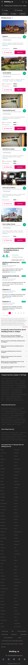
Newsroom (14, 634)
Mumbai (16, 538)
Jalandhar (3, 610)
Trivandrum (3, 509)
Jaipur (2, 550)
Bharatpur (3, 506)
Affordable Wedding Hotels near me (9, 408)
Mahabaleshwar (18, 531)
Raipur (2, 607)
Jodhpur (16, 595)
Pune (15, 547)
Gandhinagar (4, 620)
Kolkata (2, 544)
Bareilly (2, 475)
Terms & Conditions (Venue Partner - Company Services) (12, 645)
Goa (15, 557)
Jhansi (15, 522)
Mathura (16, 456)
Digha (2, 462)
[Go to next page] (4, 315)
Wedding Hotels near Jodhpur (14, 424)
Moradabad (3, 538)
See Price (20, 52)
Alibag (2, 490)
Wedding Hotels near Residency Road (14, 400)
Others (15, 509)
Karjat (15, 490)
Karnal (2, 601)
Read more (5, 45)
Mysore (16, 506)
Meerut (2, 595)
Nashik (15, 588)
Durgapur (3, 468)
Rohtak (2, 449)
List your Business (8, 637)
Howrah (16, 601)
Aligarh (15, 465)
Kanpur (15, 569)
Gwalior (16, 610)
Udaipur (16, 566)
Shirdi (15, 528)
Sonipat (2, 535)
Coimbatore (17, 614)
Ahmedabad (17, 554)
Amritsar (16, 585)
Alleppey (3, 516)
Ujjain (2, 623)
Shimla (2, 617)
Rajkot (15, 607)
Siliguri (15, 617)
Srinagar (3, 487)
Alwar (2, 465)
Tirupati (2, 471)
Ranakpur (16, 497)
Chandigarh (3, 560)
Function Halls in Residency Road (18, 439)
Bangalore (16, 544)
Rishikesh (3, 525)
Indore (2, 554)
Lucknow (16, 550)
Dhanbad (16, 475)
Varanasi (3, 585)
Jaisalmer (16, 453)
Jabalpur (3, 614)
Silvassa (16, 535)
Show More (24, 326)
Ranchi (2, 598)
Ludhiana (3, 576)
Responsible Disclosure (17, 640)
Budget (14, 13)
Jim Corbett (3, 453)
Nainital (2, 484)
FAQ (13, 631)
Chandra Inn (5, 289)
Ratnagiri (16, 487)
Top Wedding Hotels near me (11, 411)
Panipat (2, 626)
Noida (15, 573)
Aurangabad (17, 623)
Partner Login (5, 631)
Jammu (16, 462)
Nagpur (15, 560)
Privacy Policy (5, 634)
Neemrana (3, 519)
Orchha (15, 478)
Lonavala (16, 516)
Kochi (15, 598)
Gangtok (3, 494)
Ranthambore (4, 528)
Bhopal (2, 582)
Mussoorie (3, 522)
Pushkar (2, 500)
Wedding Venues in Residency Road (9, 432)
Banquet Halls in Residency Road (13, 436)
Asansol (16, 503)
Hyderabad (16, 541)
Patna (2, 563)
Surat (2, 573)
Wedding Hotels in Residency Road (14, 380)
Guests (5, 13)
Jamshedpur (17, 484)
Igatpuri (16, 519)
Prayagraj (16, 604)
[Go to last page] (7, 315)
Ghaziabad (3, 557)
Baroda (15, 576)
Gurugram (3, 579)
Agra (2, 569)
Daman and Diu (17, 626)
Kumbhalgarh (4, 503)
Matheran (16, 481)
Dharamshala (17, 468)
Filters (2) (23, 13)
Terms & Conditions (21, 631)
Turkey (15, 500)
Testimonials (23, 634)
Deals (19, 637)
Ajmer (2, 481)
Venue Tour (9, 52)
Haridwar (16, 525)
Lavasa (2, 478)
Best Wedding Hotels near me (12, 417)
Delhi (2, 541)
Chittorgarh (16, 449)
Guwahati (3, 591)
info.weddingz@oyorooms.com (15, 655)
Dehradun (3, 604)
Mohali (2, 513)
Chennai (2, 547)
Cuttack (16, 620)
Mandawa (3, 459)
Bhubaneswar (17, 582)
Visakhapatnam (4, 588)
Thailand (3, 497)
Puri (15, 563)
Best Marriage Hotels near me (14, 420)
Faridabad (16, 579)
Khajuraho (3, 531)
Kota (2, 456)
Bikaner (16, 513)
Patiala (15, 494)
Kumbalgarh (17, 471)
